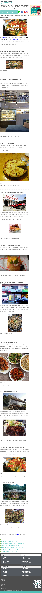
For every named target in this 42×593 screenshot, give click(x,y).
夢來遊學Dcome (6, 557)
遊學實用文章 (25, 566)
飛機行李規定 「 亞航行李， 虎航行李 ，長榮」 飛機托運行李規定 (12, 547)
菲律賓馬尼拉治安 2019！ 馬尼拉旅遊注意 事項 (9, 549)
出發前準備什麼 (5, 572)
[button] (41, 2)
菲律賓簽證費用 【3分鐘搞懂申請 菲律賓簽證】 (9, 541)
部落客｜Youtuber (26, 557)
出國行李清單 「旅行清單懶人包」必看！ (8, 539)
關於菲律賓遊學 (5, 566)
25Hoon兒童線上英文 (27, 562)
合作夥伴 (24, 555)
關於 (3, 555)
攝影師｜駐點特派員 (26, 558)
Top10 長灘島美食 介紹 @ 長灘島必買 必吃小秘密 (10, 551)
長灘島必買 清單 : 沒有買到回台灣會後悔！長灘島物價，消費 (12, 545)
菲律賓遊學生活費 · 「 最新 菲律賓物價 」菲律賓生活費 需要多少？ (13, 543)
